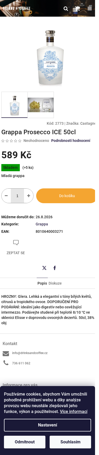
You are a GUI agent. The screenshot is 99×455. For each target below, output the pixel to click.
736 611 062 (21, 363)
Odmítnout (25, 441)
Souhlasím (70, 441)
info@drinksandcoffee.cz (30, 353)
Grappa (42, 224)
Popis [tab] (42, 283)
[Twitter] (44, 268)
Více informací (73, 411)
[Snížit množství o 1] (6, 196)
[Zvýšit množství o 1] (28, 196)
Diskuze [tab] (55, 283)
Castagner (89, 123)
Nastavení (47, 425)
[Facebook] (54, 268)
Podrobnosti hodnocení (70, 140)
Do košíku (67, 196)
